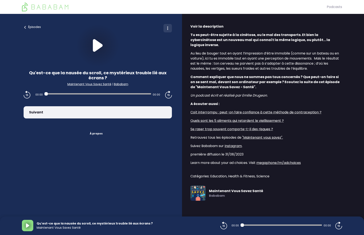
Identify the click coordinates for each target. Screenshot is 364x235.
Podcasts (334, 6)
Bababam (121, 84)
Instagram (233, 145)
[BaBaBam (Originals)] (174, 7)
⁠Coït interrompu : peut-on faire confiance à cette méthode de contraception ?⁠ (255, 112)
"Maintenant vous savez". (262, 137)
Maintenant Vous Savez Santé (89, 84)
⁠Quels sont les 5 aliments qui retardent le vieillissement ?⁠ (237, 120)
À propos (96, 133)
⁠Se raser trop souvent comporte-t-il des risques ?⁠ (231, 129)
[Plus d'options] (167, 28)
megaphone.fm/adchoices (278, 162)
